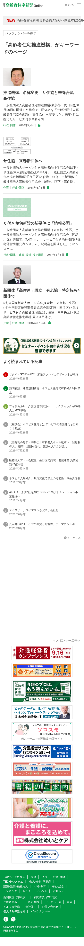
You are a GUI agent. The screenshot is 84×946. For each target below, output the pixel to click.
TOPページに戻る (14, 877)
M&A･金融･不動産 (40, 881)
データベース (53, 902)
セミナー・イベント (35, 891)
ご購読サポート (12, 902)
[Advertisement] (42, 594)
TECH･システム (13, 881)
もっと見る (74, 538)
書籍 (69, 902)
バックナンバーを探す (20, 33)
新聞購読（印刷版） (15, 897)
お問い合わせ (50, 906)
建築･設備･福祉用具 (31, 254)
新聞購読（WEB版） (46, 897)
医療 (44, 877)
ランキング (10, 891)
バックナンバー (40, 911)
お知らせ (58, 891)
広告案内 (33, 902)
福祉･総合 (58, 886)
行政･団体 (9, 125)
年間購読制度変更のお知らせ (37, 20)
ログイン (69, 4)
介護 (6, 187)
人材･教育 (40, 886)
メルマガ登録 (11, 906)
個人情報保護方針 (14, 911)
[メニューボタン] (79, 5)
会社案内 (30, 906)
